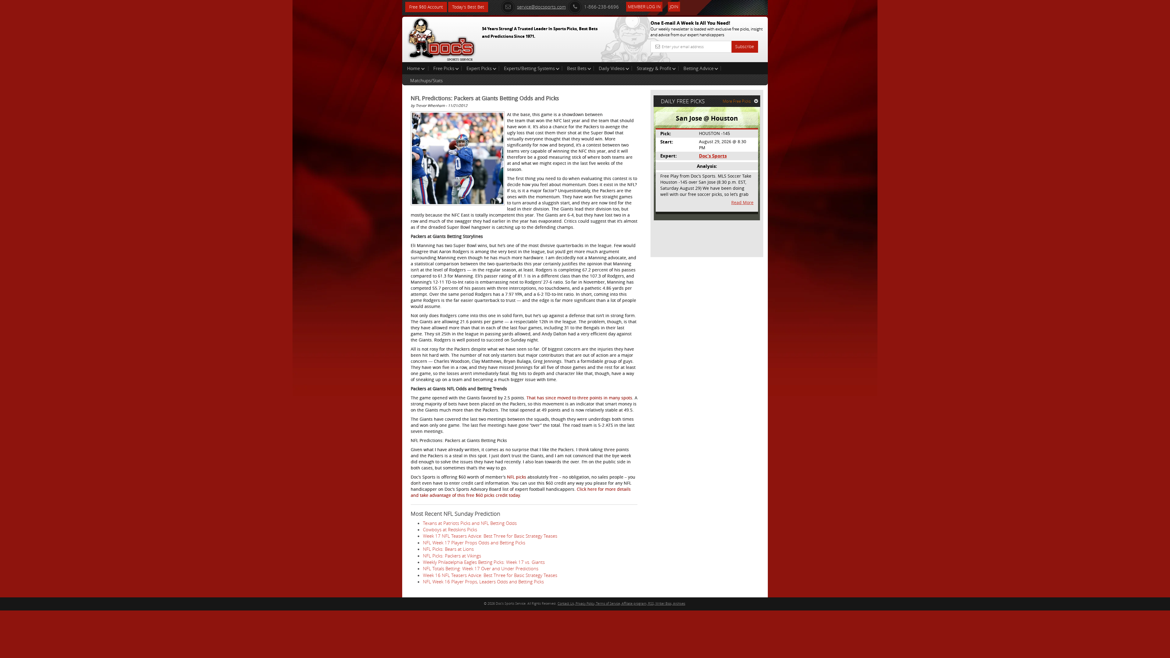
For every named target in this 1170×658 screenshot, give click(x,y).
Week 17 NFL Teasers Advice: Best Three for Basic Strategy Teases (490, 536)
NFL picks (516, 477)
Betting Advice (698, 68)
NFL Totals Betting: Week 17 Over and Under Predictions (480, 568)
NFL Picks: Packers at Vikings (452, 556)
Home (414, 68)
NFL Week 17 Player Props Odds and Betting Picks (474, 542)
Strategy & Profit (654, 68)
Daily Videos (612, 68)
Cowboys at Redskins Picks (450, 529)
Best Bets (577, 68)
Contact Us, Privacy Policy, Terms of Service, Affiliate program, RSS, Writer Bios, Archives (621, 603)
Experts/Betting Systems (529, 68)
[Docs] (441, 38)
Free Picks (443, 68)
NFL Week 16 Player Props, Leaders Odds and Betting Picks (483, 581)
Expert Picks (479, 68)
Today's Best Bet (468, 7)
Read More (742, 202)
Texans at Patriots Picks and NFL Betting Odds (470, 523)
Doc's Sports (713, 156)
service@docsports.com (541, 7)
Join (674, 6)
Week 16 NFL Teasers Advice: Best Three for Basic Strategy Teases (490, 575)
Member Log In (644, 6)
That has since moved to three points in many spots (579, 398)
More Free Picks (737, 101)
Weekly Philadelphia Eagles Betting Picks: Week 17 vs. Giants (484, 562)
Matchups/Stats (426, 80)
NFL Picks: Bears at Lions (448, 549)
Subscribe (744, 46)
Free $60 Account (426, 7)
